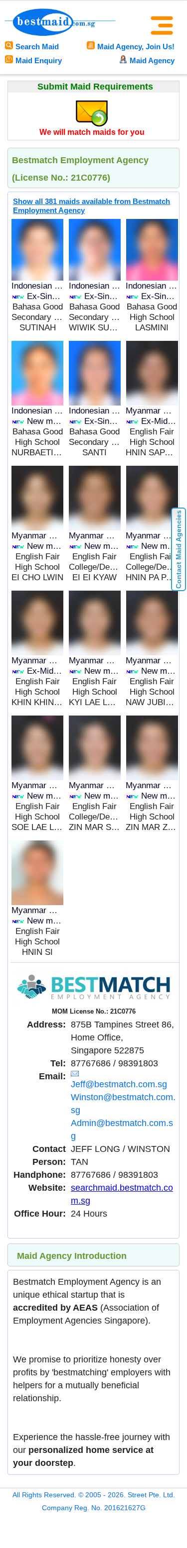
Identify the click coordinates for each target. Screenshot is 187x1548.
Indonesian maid (41, 286)
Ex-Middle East (55, 671)
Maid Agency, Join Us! (136, 46)
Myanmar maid (153, 410)
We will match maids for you (92, 132)
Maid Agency (152, 60)
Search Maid (37, 46)
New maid (45, 421)
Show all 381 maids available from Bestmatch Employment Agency (91, 205)
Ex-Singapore (52, 296)
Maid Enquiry (38, 60)
